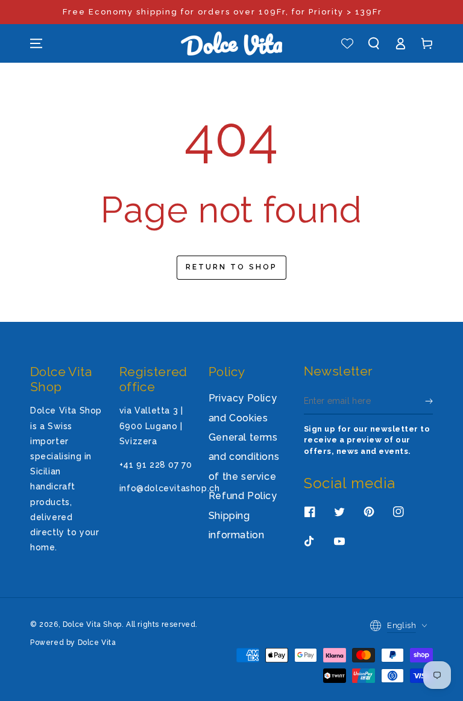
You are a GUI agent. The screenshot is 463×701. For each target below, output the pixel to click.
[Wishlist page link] (347, 43)
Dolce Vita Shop (92, 624)
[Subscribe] (429, 401)
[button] (374, 43)
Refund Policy (243, 495)
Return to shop (231, 267)
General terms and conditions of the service (244, 457)
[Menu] (36, 43)
